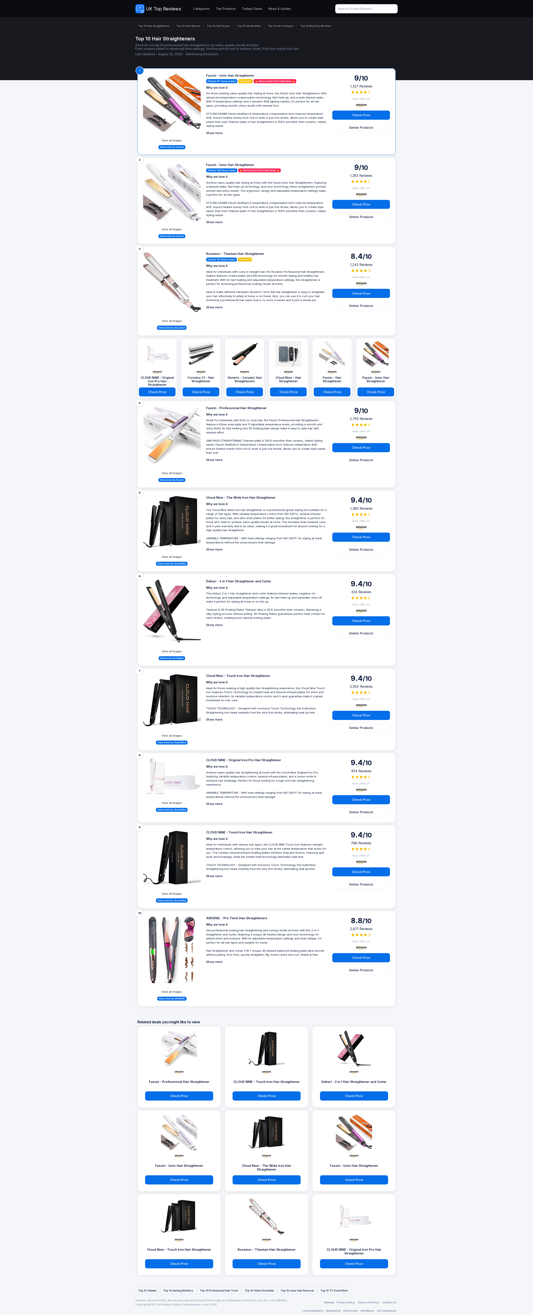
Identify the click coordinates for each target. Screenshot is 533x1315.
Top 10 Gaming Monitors (178, 1290)
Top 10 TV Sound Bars (334, 1290)
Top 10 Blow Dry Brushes (315, 25)
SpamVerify (333, 1310)
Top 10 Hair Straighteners (154, 25)
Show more (214, 133)
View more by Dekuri (172, 658)
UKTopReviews (386, 1310)
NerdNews (367, 1310)
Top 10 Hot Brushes (249, 25)
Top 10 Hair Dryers (218, 25)
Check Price (361, 115)
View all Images (172, 140)
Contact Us (389, 1302)
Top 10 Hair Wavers (188, 25)
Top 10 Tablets (147, 1290)
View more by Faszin (172, 147)
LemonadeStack (312, 1310)
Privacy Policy (346, 1302)
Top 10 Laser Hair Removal (297, 1290)
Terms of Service (368, 1302)
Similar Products (361, 127)
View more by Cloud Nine (171, 563)
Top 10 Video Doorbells (259, 1290)
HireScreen (350, 1310)
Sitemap (329, 1302)
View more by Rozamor (171, 327)
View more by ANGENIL (171, 998)
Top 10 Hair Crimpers (281, 25)
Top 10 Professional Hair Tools (219, 1290)
